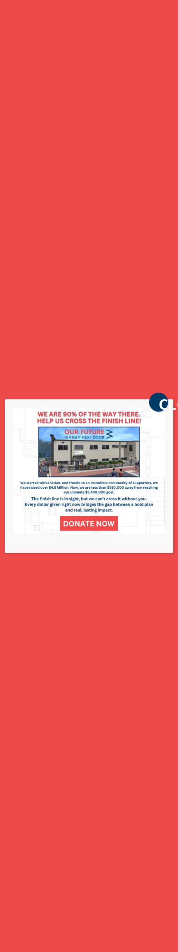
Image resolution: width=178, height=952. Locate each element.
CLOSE (163, 403)
